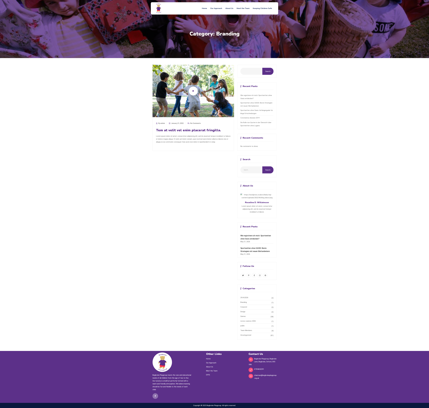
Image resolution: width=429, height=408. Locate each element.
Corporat (243, 307)
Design (242, 312)
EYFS (208, 375)
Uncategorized (245, 335)
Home (204, 8)
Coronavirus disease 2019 (250, 118)
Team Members (246, 330)
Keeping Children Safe (262, 8)
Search (267, 71)
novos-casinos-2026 (248, 321)
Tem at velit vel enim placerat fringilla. (188, 130)
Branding (243, 302)
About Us (229, 8)
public (242, 326)
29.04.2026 (244, 298)
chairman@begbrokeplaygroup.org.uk (265, 376)
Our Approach (216, 8)
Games (243, 316)
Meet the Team (243, 8)
